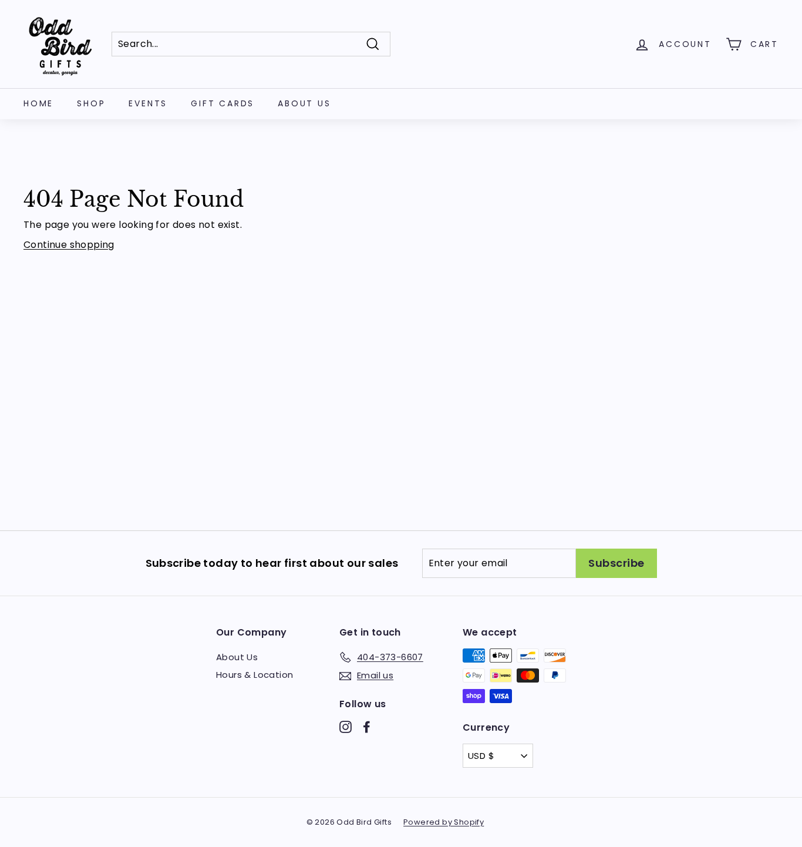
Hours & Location (254, 674)
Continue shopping (68, 244)
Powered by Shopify (443, 822)
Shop (91, 103)
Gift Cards (222, 103)
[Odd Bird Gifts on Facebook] (366, 727)
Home (38, 103)
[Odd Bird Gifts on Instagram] (345, 727)
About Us (304, 103)
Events (148, 103)
